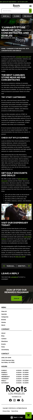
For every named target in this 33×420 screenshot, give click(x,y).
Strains (3, 322)
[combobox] (15, 11)
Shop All (4, 311)
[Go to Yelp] (22, 400)
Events (3, 344)
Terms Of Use (14, 411)
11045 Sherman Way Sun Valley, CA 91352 (7, 361)
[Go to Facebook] (10, 400)
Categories (4, 317)
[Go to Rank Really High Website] (16, 417)
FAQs (3, 347)
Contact (3, 338)
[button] (30, 6)
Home (3, 48)
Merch (3, 325)
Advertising (5, 349)
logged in (14, 277)
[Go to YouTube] (18, 400)
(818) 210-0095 (20, 256)
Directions (4, 341)
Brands (3, 319)
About (3, 333)
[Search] (30, 11)
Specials (4, 314)
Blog (2, 336)
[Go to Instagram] (14, 400)
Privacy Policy (6, 411)
